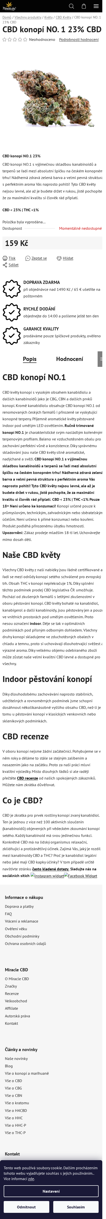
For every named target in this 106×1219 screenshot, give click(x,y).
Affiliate (11, 1008)
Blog (9, 1065)
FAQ (8, 913)
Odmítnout (26, 1206)
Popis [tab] (29, 359)
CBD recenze (27, 778)
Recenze (12, 993)
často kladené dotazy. (50, 868)
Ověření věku (16, 928)
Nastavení (51, 1191)
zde (31, 1178)
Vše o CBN (13, 1095)
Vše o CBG (13, 1088)
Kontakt (11, 1023)
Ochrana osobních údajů (25, 943)
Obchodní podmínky (22, 936)
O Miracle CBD (17, 978)
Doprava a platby (19, 906)
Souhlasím (76, 1206)
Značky (11, 986)
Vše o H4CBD (16, 1110)
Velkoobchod (16, 1000)
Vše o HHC (14, 1117)
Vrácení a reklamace (21, 921)
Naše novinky (16, 1058)
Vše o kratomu (17, 1102)
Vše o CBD (13, 1080)
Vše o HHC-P (15, 1125)
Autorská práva (17, 1015)
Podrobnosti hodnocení (79, 39)
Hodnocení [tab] (69, 359)
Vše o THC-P (15, 1132)
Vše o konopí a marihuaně (27, 1073)
